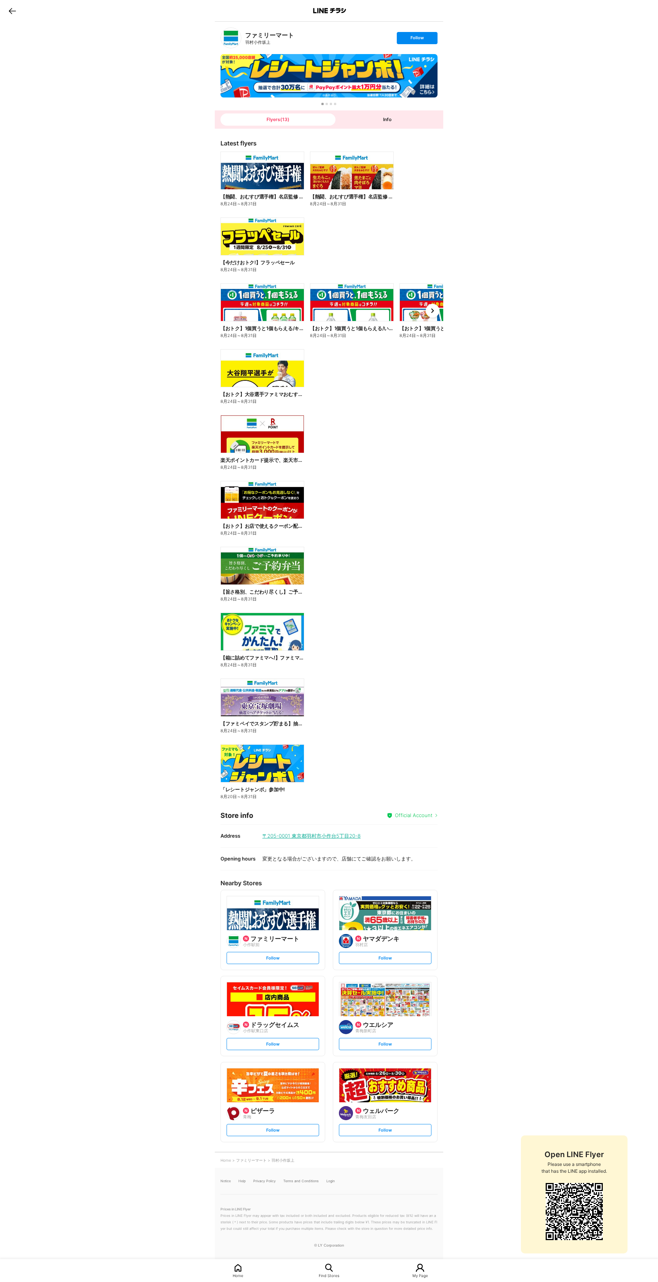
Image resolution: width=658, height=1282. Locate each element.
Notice (225, 1181)
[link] (230, 37)
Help (242, 1181)
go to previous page (12, 10)
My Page (420, 1275)
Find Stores (329, 1275)
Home (238, 1275)
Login (330, 1181)
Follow (417, 39)
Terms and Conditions (301, 1181)
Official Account (414, 815)
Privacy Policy (264, 1181)
